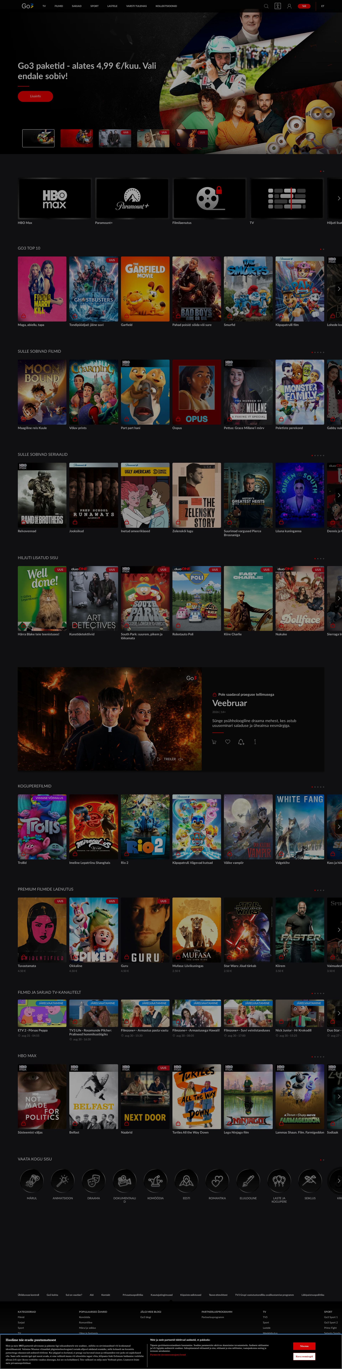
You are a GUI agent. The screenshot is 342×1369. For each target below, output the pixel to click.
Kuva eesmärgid (304, 1356)
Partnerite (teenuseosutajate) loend (168, 1354)
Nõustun (304, 1346)
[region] (171, 1351)
